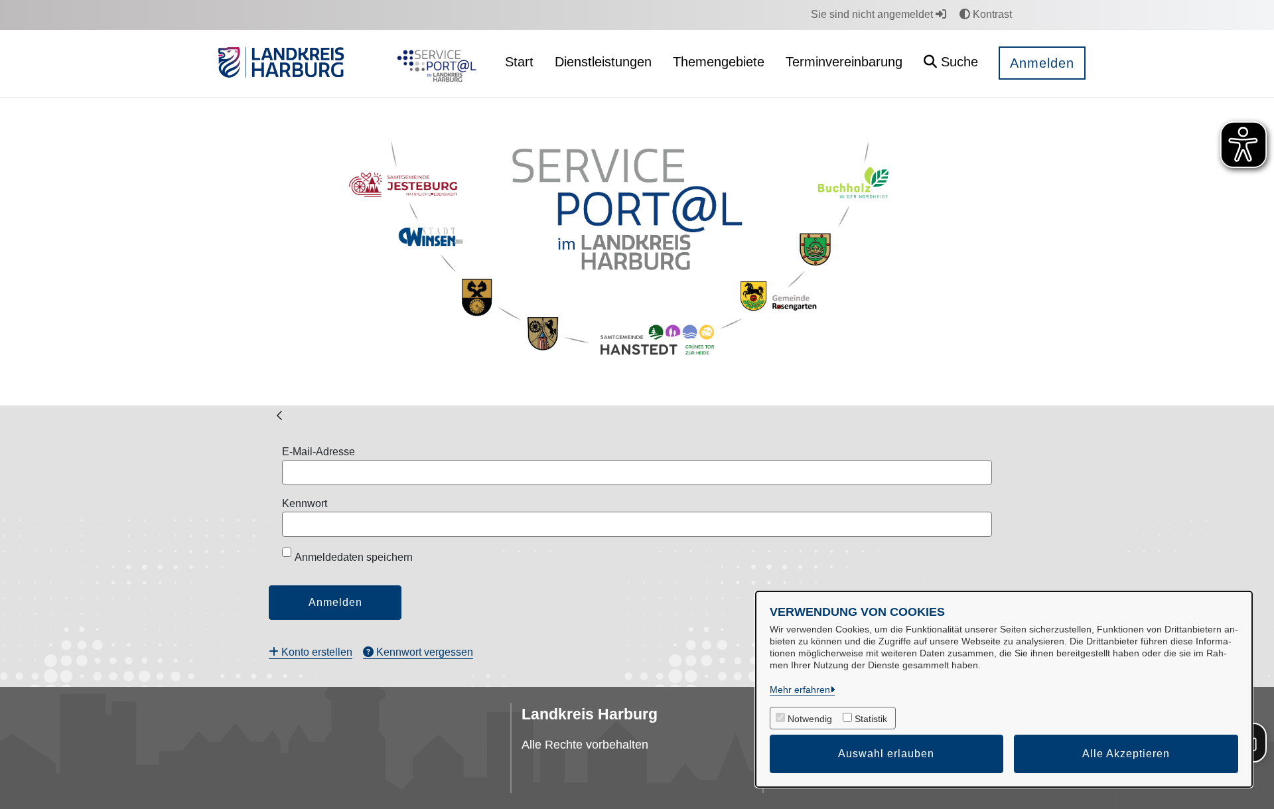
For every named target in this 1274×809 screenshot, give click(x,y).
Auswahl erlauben (886, 753)
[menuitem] (310, 652)
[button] (951, 63)
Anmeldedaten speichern (354, 557)
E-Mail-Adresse (318, 451)
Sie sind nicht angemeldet (873, 14)
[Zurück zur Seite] (279, 414)
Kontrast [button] (991, 14)
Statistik (871, 718)
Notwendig (810, 718)
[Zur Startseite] (433, 64)
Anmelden (1042, 63)
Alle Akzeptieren (1126, 753)
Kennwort (304, 503)
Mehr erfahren (800, 689)
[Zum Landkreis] (281, 64)
